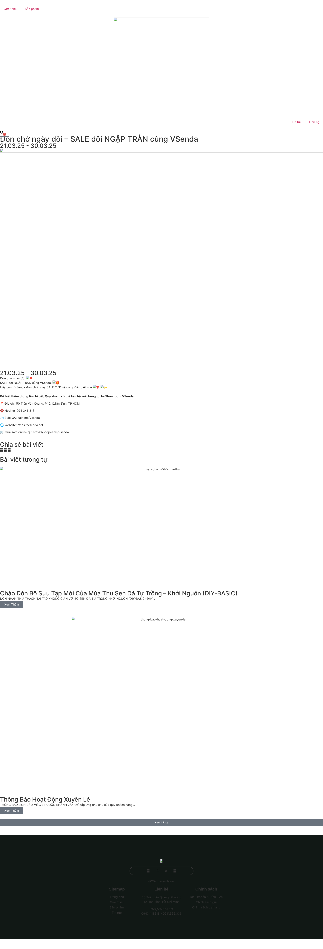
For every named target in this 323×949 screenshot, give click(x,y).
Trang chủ (117, 897)
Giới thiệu (10, 9)
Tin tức (297, 122)
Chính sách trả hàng (206, 907)
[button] (1, 450)
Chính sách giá (206, 902)
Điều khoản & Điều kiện (206, 897)
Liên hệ (314, 122)
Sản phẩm (32, 9)
